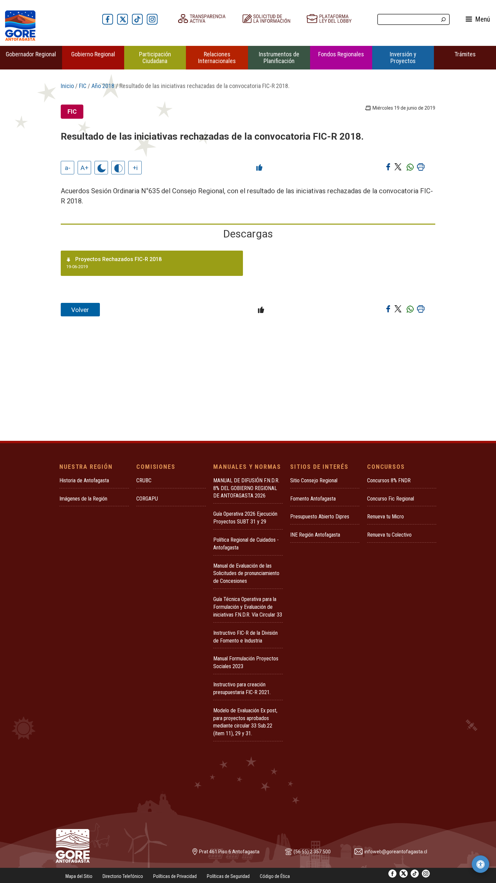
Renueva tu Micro (385, 516)
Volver (80, 310)
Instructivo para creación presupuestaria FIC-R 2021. (242, 688)
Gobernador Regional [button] (31, 54)
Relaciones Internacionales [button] (217, 57)
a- (68, 168)
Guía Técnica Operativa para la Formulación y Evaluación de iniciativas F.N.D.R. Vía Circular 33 (247, 607)
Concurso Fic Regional (390, 498)
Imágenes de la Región (83, 498)
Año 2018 (102, 85)
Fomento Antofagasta (313, 498)
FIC (82, 85)
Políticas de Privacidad (175, 876)
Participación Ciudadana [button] (155, 57)
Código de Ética (275, 876)
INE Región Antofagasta (315, 535)
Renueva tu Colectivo (389, 535)
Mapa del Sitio (78, 876)
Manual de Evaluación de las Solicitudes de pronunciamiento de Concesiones (246, 574)
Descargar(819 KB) (221, 263)
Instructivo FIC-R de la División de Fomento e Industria (245, 637)
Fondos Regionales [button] (341, 54)
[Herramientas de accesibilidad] (480, 864)
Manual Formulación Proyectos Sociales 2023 (245, 662)
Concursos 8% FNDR (389, 480)
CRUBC (143, 480)
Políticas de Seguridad (228, 876)
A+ (84, 168)
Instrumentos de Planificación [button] (279, 57)
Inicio (67, 85)
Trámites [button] (465, 54)
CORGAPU (147, 498)
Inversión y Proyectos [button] (403, 57)
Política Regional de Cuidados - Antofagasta (246, 544)
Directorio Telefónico (123, 876)
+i (135, 168)
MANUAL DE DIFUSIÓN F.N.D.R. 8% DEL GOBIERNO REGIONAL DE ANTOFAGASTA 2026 (246, 488)
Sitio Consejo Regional (313, 480)
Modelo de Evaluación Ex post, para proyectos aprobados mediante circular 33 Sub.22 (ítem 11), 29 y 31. (245, 722)
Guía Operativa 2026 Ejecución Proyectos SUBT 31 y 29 (245, 518)
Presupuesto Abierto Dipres (319, 516)
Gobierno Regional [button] (93, 54)
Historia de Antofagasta (84, 480)
